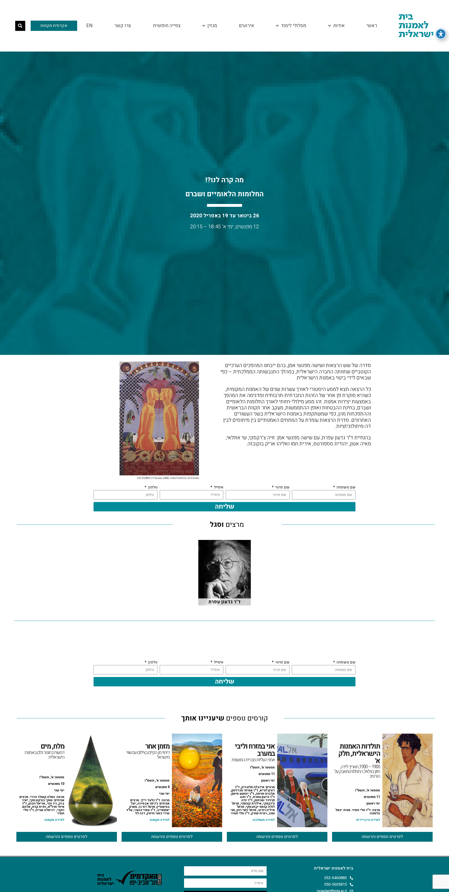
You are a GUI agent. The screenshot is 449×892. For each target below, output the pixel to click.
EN (89, 25)
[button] (20, 26)
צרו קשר (122, 25)
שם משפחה (345, 487)
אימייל (218, 487)
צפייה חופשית (167, 25)
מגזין (212, 25)
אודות (339, 25)
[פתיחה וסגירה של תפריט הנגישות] (440, 34)
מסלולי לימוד (293, 25)
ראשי (371, 25)
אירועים (246, 25)
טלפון (152, 487)
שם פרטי (282, 487)
